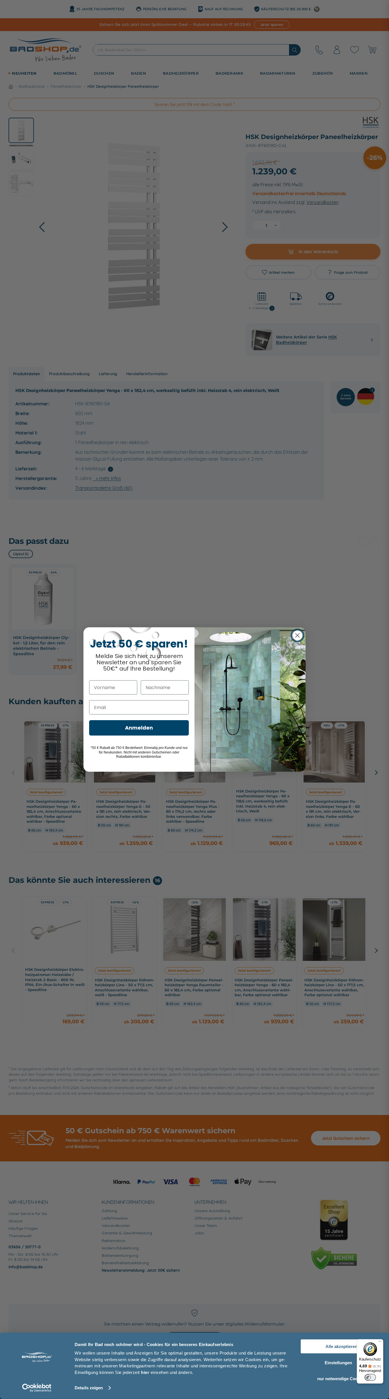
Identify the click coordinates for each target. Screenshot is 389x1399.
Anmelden (139, 727)
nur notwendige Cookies (341, 1378)
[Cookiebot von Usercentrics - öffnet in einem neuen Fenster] (37, 1388)
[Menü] (379, 1342)
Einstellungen (338, 1362)
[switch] (370, 1377)
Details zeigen (89, 1387)
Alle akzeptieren (341, 1346)
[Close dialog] (297, 635)
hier (145, 1372)
